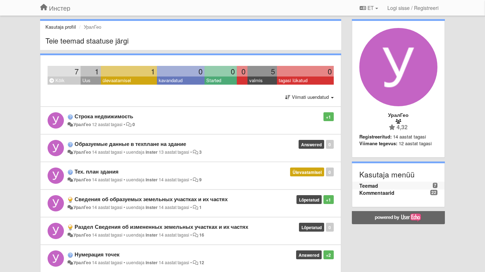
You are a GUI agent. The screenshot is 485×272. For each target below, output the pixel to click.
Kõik (59, 80)
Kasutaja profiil (60, 26)
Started (213, 80)
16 (201, 235)
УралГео (82, 124)
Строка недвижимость (104, 116)
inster (152, 152)
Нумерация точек (97, 254)
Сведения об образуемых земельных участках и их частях (151, 199)
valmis (256, 80)
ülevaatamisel (117, 80)
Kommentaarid (376, 192)
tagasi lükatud (293, 80)
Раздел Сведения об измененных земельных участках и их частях (161, 227)
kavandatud (170, 80)
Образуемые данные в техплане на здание (130, 144)
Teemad (368, 185)
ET (370, 7)
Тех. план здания (97, 171)
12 (201, 262)
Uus (86, 80)
